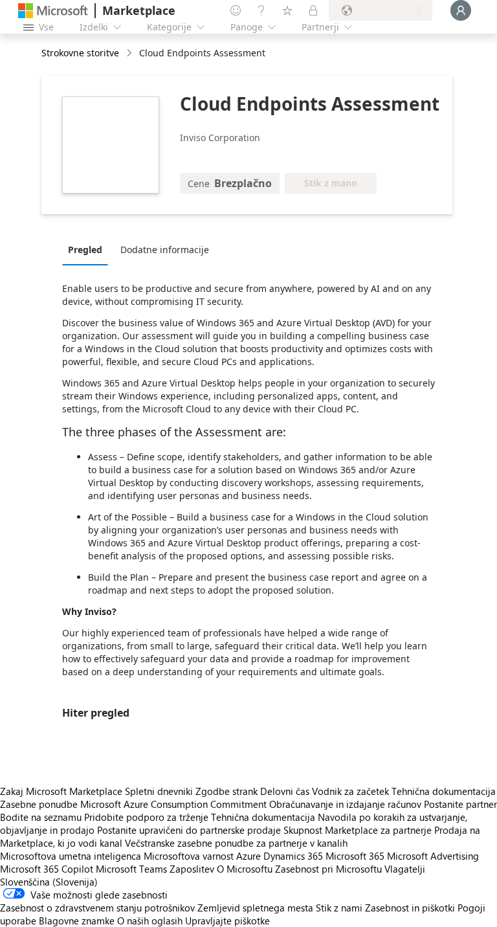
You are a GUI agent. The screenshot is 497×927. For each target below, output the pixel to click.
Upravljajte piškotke (227, 920)
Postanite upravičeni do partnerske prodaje (189, 829)
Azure (248, 855)
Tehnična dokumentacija (444, 791)
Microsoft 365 (355, 855)
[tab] (88, 249)
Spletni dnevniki (159, 791)
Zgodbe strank (226, 791)
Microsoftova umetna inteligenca (70, 855)
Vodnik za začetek (350, 791)
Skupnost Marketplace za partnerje (357, 829)
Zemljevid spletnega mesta (255, 907)
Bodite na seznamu (41, 816)
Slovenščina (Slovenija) (49, 881)
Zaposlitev (192, 868)
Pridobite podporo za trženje (146, 816)
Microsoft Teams (131, 868)
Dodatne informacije (164, 249)
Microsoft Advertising (433, 855)
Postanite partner (460, 804)
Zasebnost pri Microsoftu (328, 868)
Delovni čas (284, 791)
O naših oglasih (149, 920)
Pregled (85, 249)
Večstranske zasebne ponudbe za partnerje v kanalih (236, 842)
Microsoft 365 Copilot (46, 868)
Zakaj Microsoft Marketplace (61, 791)
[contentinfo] (130, 53)
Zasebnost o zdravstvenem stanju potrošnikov (97, 907)
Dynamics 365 (293, 855)
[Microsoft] (53, 10)
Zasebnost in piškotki (410, 907)
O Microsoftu (244, 868)
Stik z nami (339, 907)
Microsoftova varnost (189, 855)
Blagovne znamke (77, 920)
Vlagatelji (404, 868)
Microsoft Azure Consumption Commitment (174, 804)
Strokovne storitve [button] (80, 53)
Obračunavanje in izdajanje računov (345, 804)
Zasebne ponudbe (39, 804)
